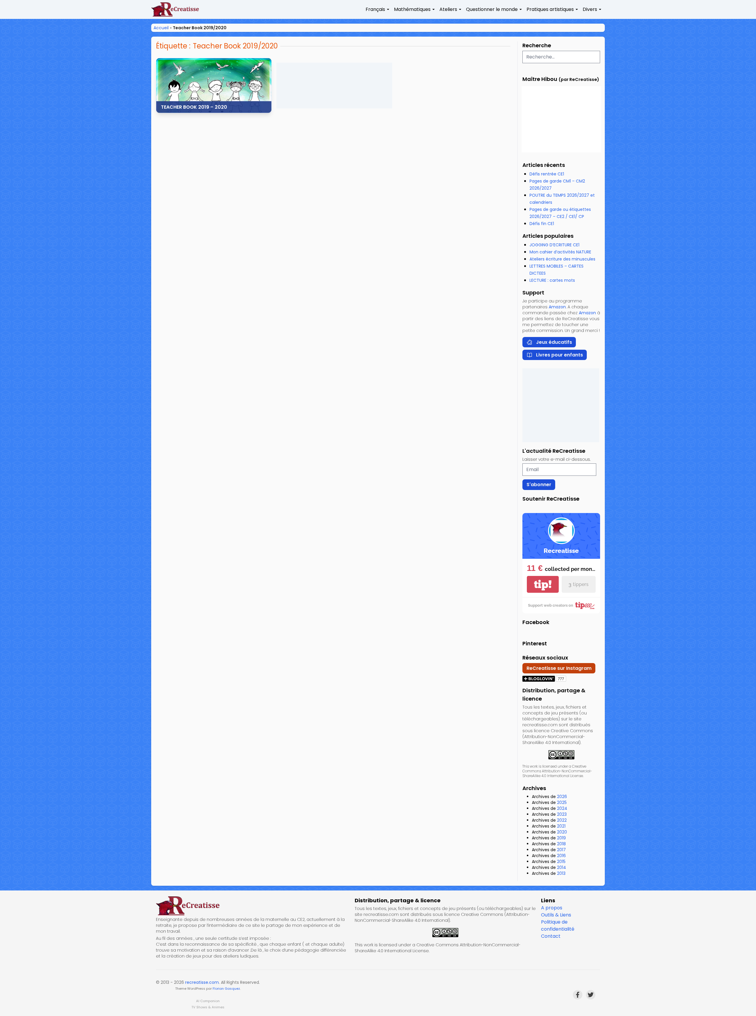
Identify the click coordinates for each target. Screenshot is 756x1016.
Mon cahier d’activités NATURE (560, 252)
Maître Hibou (539, 79)
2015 (561, 861)
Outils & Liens (556, 914)
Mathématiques (412, 9)
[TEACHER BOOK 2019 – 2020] (213, 85)
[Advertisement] (334, 85)
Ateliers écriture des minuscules (562, 259)
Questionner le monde (492, 9)
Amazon (557, 307)
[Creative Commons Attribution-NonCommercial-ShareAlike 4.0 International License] (561, 754)
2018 (561, 844)
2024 (562, 808)
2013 (561, 873)
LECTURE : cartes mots (552, 280)
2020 (562, 832)
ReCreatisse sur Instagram (559, 668)
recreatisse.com (202, 982)
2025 (562, 802)
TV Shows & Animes (207, 1007)
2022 (562, 820)
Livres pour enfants (559, 354)
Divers (590, 9)
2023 (562, 814)
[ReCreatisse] (253, 905)
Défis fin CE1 (541, 224)
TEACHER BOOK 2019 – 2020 (194, 107)
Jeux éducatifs (554, 342)
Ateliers (448, 9)
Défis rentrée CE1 (546, 174)
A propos (551, 907)
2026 (562, 797)
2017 (561, 850)
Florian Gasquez (226, 988)
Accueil (161, 28)
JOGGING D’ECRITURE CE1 (554, 245)
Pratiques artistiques (550, 9)
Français (375, 9)
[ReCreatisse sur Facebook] (577, 994)
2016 (561, 856)
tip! (543, 584)
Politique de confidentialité (557, 925)
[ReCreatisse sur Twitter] (590, 994)
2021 (561, 826)
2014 (561, 867)
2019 (561, 838)
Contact (551, 936)
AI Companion (208, 1001)
